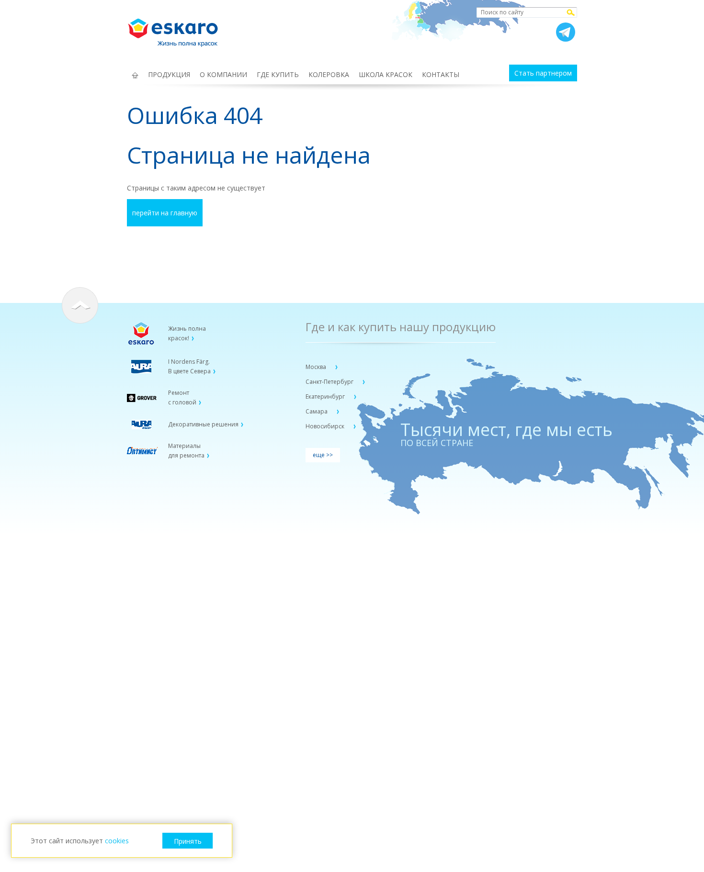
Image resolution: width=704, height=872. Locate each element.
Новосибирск (326, 426)
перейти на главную (164, 212)
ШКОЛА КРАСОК (385, 74)
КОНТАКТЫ (440, 74)
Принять (188, 841)
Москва (317, 367)
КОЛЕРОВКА (328, 74)
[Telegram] (565, 32)
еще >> (323, 455)
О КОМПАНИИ (223, 74)
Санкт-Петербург (330, 382)
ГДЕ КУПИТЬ (278, 74)
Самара (317, 411)
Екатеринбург (326, 396)
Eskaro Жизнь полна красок (177, 29)
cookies (117, 840)
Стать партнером (543, 73)
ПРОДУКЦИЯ (169, 74)
